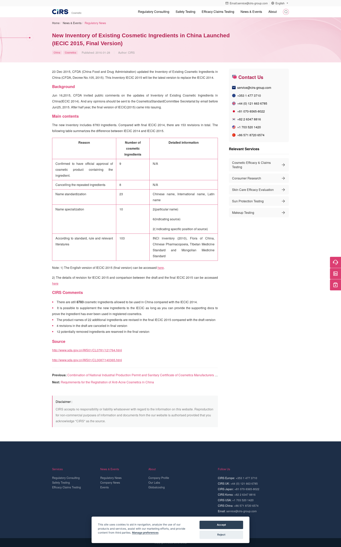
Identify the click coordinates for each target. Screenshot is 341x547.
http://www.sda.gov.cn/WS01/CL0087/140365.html (87, 360)
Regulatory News (95, 23)
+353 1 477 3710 (249, 95)
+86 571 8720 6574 (250, 135)
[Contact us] (335, 262)
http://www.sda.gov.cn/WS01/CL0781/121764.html (87, 350)
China (57, 52)
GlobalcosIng (156, 487)
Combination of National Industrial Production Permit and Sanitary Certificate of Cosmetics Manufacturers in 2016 (146, 375)
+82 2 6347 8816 (249, 119)
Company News (110, 482)
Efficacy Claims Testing (218, 11)
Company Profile (158, 478)
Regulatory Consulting (153, 11)
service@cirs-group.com (254, 87)
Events (104, 487)
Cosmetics (70, 52)
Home (56, 23)
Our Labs (154, 482)
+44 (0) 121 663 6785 (252, 103)
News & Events (72, 23)
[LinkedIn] (335, 273)
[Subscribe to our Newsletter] (335, 284)
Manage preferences (145, 532)
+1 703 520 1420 (249, 127)
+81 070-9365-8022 (251, 111)
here (160, 267)
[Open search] (286, 12)
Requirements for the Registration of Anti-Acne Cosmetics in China (107, 382)
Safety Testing (185, 11)
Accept (221, 524)
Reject (221, 534)
